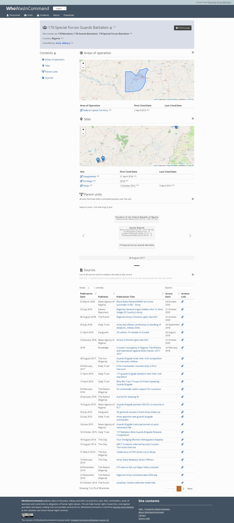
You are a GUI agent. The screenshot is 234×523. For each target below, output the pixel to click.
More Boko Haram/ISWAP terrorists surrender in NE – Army (135, 303)
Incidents (44, 15)
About (56, 15)
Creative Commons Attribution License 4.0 (90, 520)
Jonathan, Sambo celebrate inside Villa (136, 482)
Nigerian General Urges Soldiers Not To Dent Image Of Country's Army (140, 311)
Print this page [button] (184, 28)
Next (190, 488)
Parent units (51, 71)
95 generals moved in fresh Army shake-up (138, 412)
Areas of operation (54, 59)
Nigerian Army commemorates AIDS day (137, 474)
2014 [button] (122, 181)
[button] (114, 27)
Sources (49, 77)
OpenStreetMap (172, 99)
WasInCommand (27, 8)
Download (69, 15)
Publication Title (126, 296)
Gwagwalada (89, 176)
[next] (190, 236)
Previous (170, 488)
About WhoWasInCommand (151, 512)
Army (58, 43)
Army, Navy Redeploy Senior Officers (135, 459)
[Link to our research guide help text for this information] (111, 27)
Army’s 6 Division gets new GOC (133, 339)
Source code (144, 518)
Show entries (91, 287)
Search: (168, 287)
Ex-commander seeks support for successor (139, 389)
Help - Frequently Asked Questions (154, 509)
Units (30, 15)
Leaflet (155, 99)
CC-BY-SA (190, 99)
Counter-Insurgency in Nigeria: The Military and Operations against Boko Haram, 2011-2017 (139, 350)
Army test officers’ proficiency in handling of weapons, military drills (139, 326)
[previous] (84, 236)
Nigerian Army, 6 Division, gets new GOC (137, 316)
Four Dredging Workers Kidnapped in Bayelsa (140, 439)
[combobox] (59, 8)
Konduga (88, 181)
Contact (142, 515)
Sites (47, 65)
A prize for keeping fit (128, 396)
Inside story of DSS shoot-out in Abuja (136, 451)
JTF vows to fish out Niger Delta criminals (137, 467)
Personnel (14, 15)
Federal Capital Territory (96, 110)
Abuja (86, 185)
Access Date (169, 295)
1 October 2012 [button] (128, 185)
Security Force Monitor (219, 2)
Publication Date (86, 295)
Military (66, 43)
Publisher (103, 296)
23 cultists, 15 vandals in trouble (133, 332)
